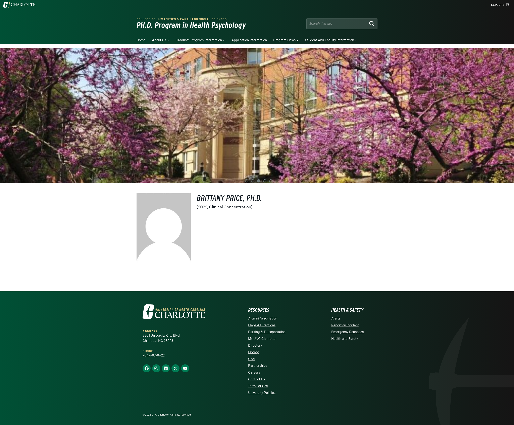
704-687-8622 (154, 355)
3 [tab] (258, 180)
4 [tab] (264, 180)
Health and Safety (344, 339)
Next (506, 115)
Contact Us (256, 379)
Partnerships (257, 366)
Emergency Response (347, 332)
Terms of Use (258, 386)
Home (141, 40)
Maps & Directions (261, 325)
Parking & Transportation (267, 332)
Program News (284, 40)
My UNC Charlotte (261, 339)
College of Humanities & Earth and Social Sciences (181, 19)
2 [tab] (252, 180)
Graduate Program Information (199, 40)
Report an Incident (345, 325)
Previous (8, 115)
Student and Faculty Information (329, 40)
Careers (254, 372)
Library (253, 352)
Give (251, 359)
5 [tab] (270, 180)
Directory (255, 345)
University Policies (261, 393)
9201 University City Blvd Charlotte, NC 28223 (161, 338)
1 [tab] (246, 180)
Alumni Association (262, 318)
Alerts (335, 318)
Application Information (249, 40)
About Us (159, 40)
